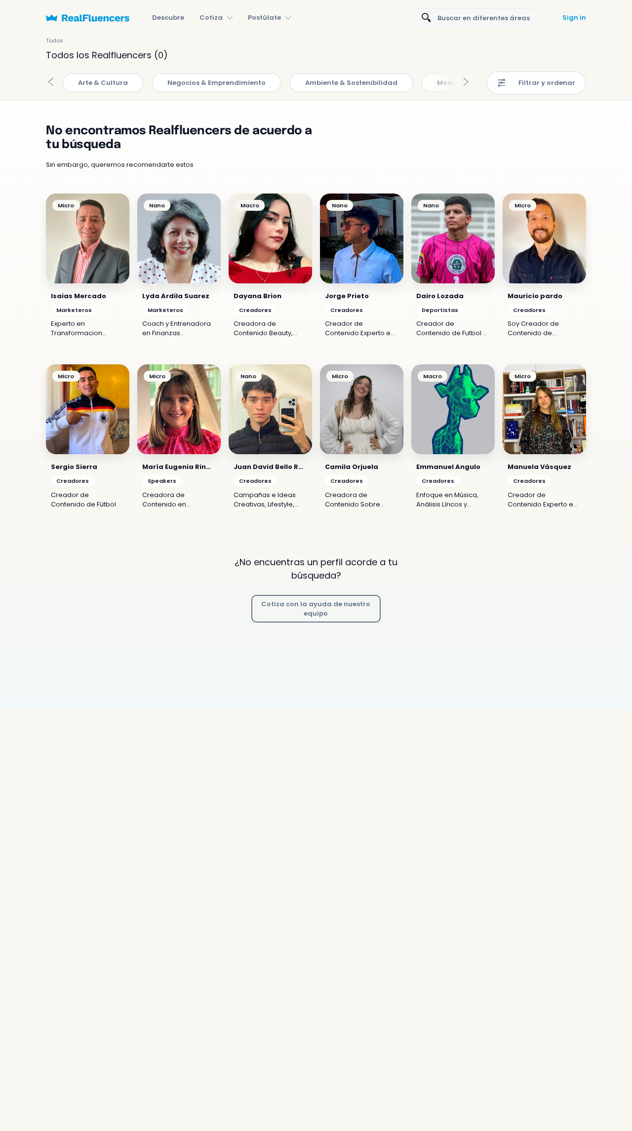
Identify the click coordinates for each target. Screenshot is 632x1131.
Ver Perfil (88, 238)
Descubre (168, 17)
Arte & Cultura (103, 82)
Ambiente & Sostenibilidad (351, 82)
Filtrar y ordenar (546, 82)
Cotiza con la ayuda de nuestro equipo (315, 608)
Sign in (574, 17)
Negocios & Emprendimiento (216, 82)
